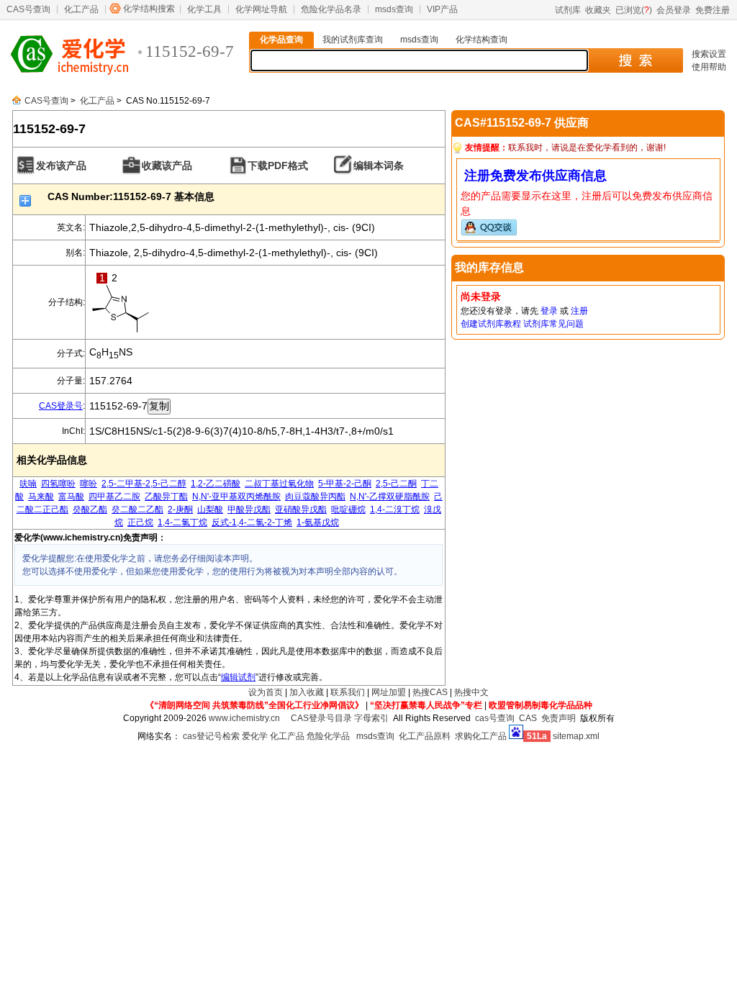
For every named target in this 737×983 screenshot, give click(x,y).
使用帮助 (709, 67)
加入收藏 (306, 692)
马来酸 (41, 496)
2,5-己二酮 (396, 484)
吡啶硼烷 (348, 509)
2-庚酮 (180, 509)
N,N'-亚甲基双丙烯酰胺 (236, 496)
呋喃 (28, 484)
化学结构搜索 (149, 9)
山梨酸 (210, 509)
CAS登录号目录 (321, 718)
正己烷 (140, 522)
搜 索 (635, 60)
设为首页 (265, 692)
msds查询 (394, 9)
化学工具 (204, 9)
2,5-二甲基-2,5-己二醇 (143, 484)
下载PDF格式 (278, 165)
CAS (528, 718)
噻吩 (88, 484)
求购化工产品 (481, 736)
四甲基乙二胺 (114, 496)
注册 (579, 311)
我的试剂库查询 (352, 40)
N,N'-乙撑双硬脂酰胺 (390, 496)
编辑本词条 (378, 165)
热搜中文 (471, 692)
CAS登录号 (61, 406)
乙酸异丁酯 (166, 496)
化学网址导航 (261, 9)
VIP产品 (442, 9)
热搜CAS (430, 692)
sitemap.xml (576, 736)
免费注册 (712, 10)
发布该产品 (61, 165)
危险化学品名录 (331, 9)
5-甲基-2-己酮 (344, 484)
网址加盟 (388, 692)
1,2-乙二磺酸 (215, 484)
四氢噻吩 (58, 484)
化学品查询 (281, 40)
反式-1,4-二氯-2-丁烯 (252, 522)
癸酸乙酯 (90, 509)
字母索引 (371, 718)
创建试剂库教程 (491, 324)
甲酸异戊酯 (249, 509)
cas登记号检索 (211, 736)
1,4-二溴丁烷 (395, 509)
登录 (549, 311)
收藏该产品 (167, 165)
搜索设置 (709, 54)
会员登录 (673, 10)
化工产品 (81, 9)
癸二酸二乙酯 (137, 509)
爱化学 (255, 736)
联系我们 (347, 692)
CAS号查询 (28, 9)
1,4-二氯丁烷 (182, 522)
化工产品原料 (425, 736)
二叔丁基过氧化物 (279, 484)
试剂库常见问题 (553, 324)
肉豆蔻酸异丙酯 (315, 496)
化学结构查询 (481, 40)
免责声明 (558, 718)
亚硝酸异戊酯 (301, 509)
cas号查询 (495, 718)
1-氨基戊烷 (318, 522)
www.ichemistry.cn (244, 718)
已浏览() (633, 10)
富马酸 (71, 496)
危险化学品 (328, 736)
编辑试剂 (238, 677)
